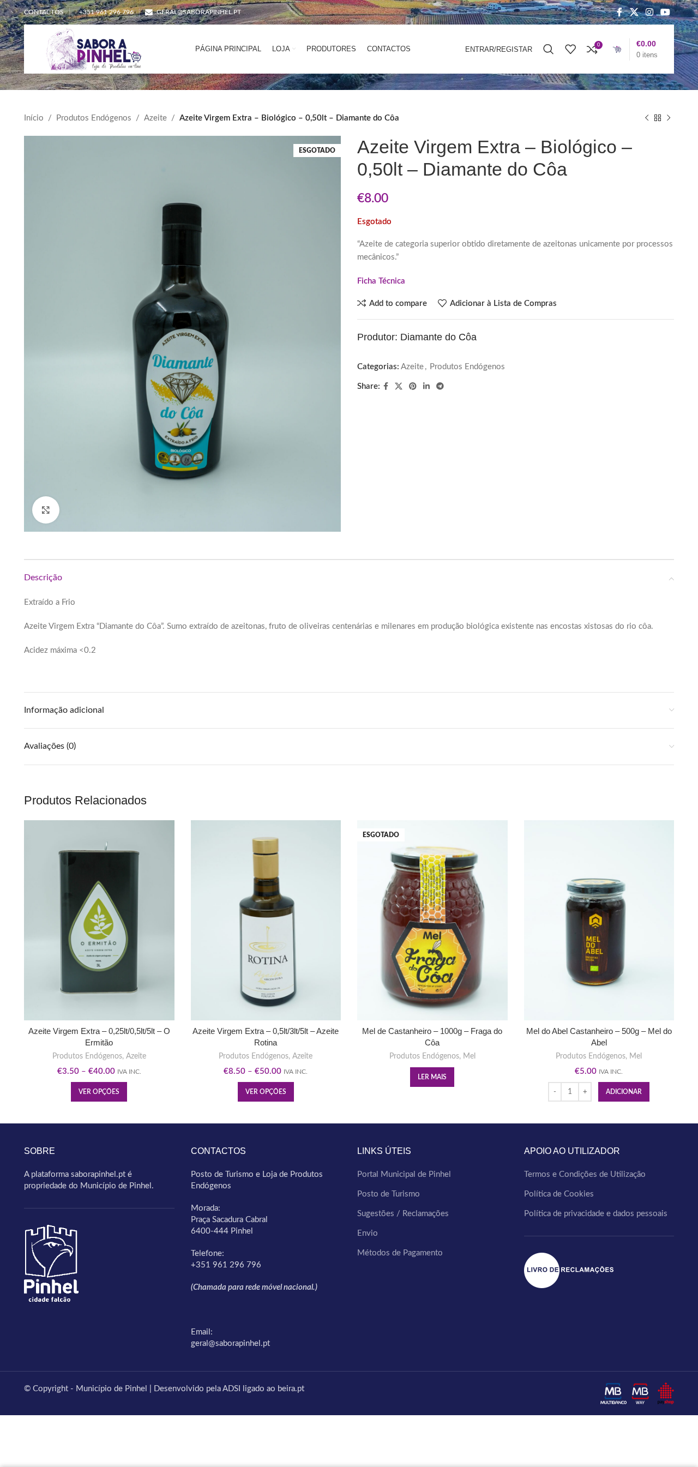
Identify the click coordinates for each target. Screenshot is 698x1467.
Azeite (155, 118)
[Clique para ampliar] (45, 510)
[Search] (548, 49)
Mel (469, 1056)
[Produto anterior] (646, 118)
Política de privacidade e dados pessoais (595, 1214)
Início (34, 118)
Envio (367, 1233)
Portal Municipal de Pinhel (404, 1174)
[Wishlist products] (570, 49)
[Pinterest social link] (413, 386)
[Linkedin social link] (426, 386)
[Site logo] (90, 49)
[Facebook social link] (619, 12)
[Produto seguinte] (668, 118)
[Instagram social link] (649, 12)
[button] (623, 1092)
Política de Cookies (559, 1194)
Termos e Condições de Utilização (585, 1174)
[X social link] (634, 12)
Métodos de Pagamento (400, 1253)
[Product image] (266, 920)
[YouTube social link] (665, 12)
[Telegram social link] (440, 386)
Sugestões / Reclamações (403, 1214)
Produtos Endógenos (93, 118)
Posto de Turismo (388, 1194)
